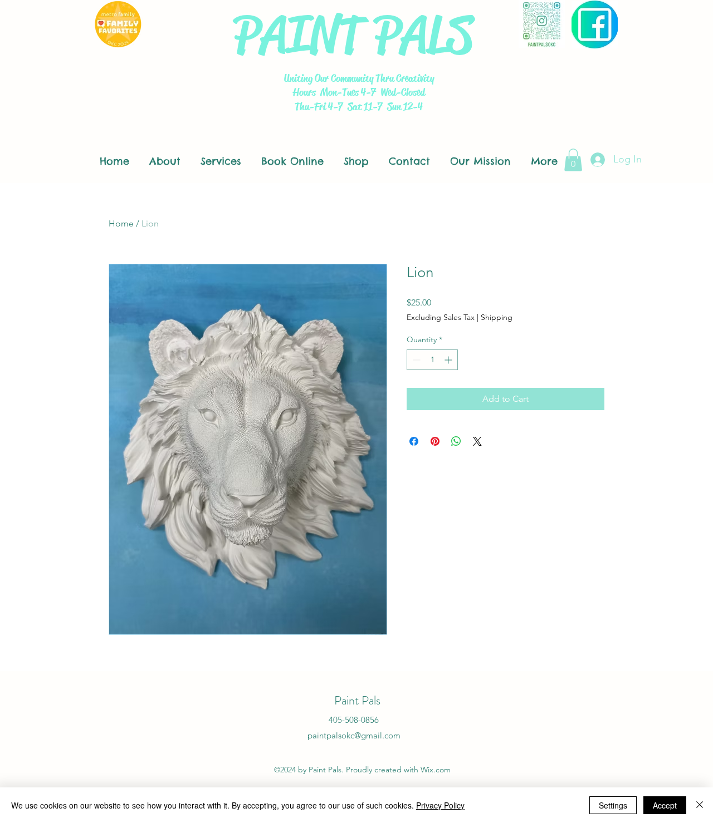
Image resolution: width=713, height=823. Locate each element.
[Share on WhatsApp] (456, 441)
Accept (665, 805)
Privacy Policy (440, 805)
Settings (613, 805)
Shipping (496, 317)
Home (121, 223)
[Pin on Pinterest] (435, 441)
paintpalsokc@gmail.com (354, 735)
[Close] (699, 805)
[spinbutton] (432, 359)
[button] (573, 160)
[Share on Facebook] (414, 441)
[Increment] (449, 359)
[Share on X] (477, 441)
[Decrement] (415, 359)
